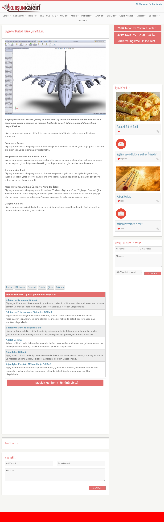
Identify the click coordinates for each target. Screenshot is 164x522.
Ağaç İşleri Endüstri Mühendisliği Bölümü (28, 364)
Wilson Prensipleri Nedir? (129, 224)
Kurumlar (99, 16)
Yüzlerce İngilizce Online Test (136, 41)
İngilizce (32, 16)
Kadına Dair (19, 16)
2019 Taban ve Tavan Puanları (136, 34)
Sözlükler (112, 16)
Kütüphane (81, 21)
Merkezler (86, 16)
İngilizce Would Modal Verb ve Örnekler (137, 154)
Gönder (97, 488)
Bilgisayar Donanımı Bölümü (21, 300)
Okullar (64, 16)
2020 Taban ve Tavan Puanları (136, 28)
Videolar (141, 16)
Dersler (7, 16)
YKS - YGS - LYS (49, 16)
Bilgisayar (20, 287)
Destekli (32, 287)
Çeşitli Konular (127, 16)
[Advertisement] (55, 248)
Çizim (50, 287)
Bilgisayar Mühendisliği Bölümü (23, 327)
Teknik (42, 287)
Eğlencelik (154, 16)
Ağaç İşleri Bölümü (16, 352)
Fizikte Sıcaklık (124, 196)
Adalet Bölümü (14, 340)
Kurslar (75, 16)
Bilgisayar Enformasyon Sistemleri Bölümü (29, 312)
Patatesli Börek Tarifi (127, 126)
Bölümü (60, 287)
